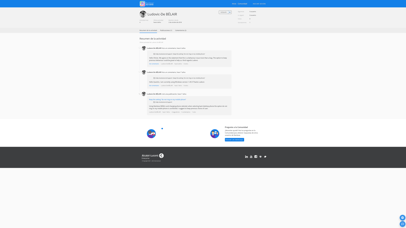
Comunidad (242, 4)
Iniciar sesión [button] (259, 4)
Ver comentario (154, 64)
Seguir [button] (224, 12)
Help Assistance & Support (164, 54)
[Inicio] (147, 3)
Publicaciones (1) (166, 30)
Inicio (234, 4)
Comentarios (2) (180, 30)
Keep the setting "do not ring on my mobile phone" (189, 54)
